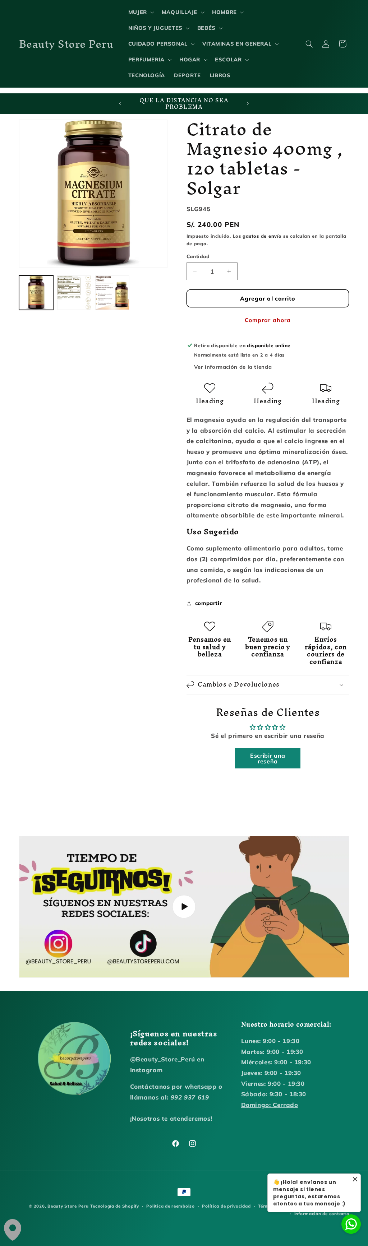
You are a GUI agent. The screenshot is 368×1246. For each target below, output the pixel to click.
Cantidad (198, 256)
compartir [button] (208, 603)
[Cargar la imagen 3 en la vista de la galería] (112, 292)
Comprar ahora (268, 320)
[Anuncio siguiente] (248, 104)
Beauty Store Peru (68, 1206)
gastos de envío (262, 236)
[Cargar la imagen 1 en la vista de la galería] (36, 292)
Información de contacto (321, 1213)
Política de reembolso (170, 1206)
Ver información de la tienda (233, 366)
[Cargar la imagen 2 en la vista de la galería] (74, 292)
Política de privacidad (226, 1206)
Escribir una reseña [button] (267, 758)
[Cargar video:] (184, 906)
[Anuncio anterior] (120, 104)
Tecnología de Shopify (114, 1206)
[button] (140, 12)
